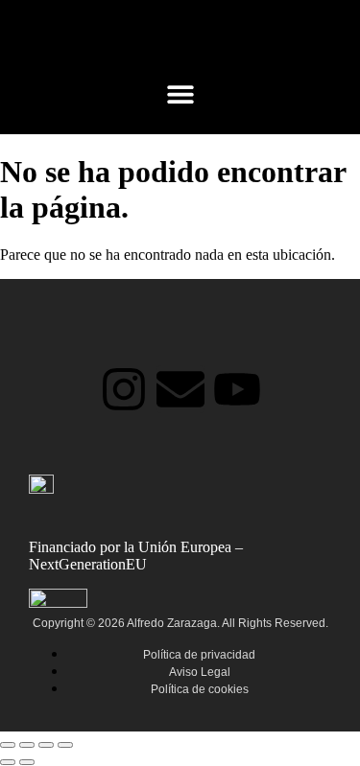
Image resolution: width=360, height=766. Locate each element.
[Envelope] (180, 389)
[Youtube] (237, 389)
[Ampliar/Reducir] (7, 745)
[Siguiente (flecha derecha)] (27, 762)
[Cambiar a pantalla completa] (27, 745)
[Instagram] (124, 389)
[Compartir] (46, 745)
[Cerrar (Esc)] (65, 745)
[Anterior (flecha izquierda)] (7, 762)
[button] (180, 93)
